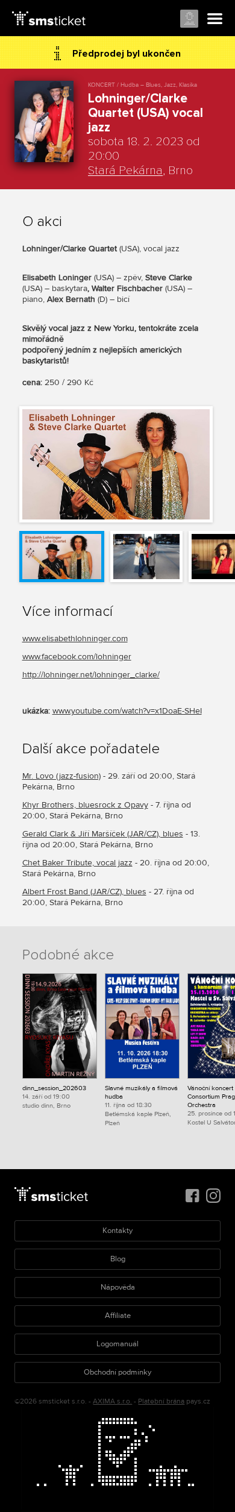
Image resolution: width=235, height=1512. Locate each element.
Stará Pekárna (125, 171)
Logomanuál (117, 1344)
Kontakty (117, 1230)
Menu (215, 19)
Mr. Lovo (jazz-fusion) (61, 776)
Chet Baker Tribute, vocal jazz (77, 863)
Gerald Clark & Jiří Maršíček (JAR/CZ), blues (102, 834)
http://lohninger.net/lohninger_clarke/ (91, 675)
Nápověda (118, 1287)
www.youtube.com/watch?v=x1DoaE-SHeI (127, 711)
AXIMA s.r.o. (112, 1401)
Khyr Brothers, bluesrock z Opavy (85, 805)
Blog (117, 1259)
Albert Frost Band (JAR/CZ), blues (84, 891)
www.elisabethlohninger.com (75, 638)
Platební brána (161, 1401)
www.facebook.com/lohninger (76, 656)
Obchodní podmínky (117, 1372)
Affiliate (118, 1315)
